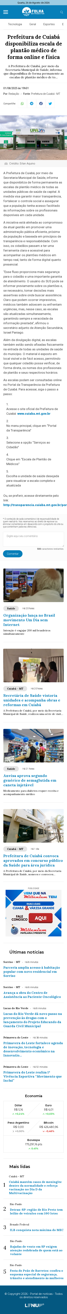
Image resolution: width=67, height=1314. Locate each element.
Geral (32, 24)
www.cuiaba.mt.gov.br (33, 413)
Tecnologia (15, 24)
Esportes (49, 24)
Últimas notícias (26, 952)
